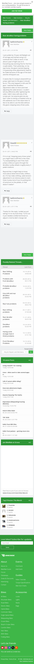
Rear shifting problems (7, 311)
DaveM (13, 143)
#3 (31, 206)
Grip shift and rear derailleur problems (9, 295)
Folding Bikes (5, 637)
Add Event (19, 569)
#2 (31, 151)
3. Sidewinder (11, 515)
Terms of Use (12, 659)
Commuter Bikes (6, 612)
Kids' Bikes (4, 631)
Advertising (4, 582)
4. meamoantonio (13, 520)
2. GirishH (10, 510)
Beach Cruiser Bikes (7, 624)
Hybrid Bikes (5, 609)
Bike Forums (7, 18)
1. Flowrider (11, 505)
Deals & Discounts (7, 578)
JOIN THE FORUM (17, 11)
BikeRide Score (6, 569)
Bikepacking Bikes (7, 618)
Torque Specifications (23, 583)
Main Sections (18, 18)
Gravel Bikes (5, 621)
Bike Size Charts (21, 586)
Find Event (19, 566)
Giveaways (4, 575)
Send (7, 547)
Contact (3, 585)
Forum (3, 572)
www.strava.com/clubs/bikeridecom (15, 493)
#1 (31, 50)
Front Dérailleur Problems (8, 342)
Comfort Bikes (5, 628)
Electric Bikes (5, 606)
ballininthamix (16, 42)
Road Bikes (4, 603)
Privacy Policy (4, 659)
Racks (18, 603)
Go (31, 352)
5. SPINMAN (11, 525)
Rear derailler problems (7, 318)
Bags (17, 606)
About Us (4, 566)
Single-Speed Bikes (7, 615)
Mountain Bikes (6, 600)
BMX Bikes (4, 634)
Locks (18, 596)
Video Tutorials (21, 579)
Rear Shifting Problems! (7, 272)
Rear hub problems (9, 304)
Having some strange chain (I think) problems (8, 334)
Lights (18, 600)
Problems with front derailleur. (8, 280)
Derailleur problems (6, 325)
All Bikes (3, 596)
